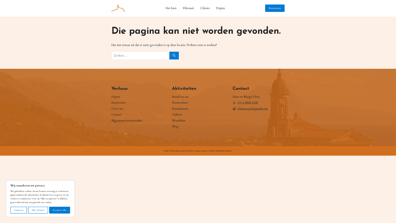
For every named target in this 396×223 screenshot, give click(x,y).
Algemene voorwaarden (126, 121)
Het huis (171, 8)
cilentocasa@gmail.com (252, 109)
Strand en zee (180, 97)
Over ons (117, 109)
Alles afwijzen (38, 210)
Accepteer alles (60, 210)
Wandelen (178, 121)
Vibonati (188, 8)
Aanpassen (19, 210)
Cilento (205, 8)
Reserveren (275, 8)
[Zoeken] (174, 56)
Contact (116, 115)
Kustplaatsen (180, 109)
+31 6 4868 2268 (247, 103)
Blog (175, 127)
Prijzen (220, 8)
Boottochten (180, 103)
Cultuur (177, 115)
